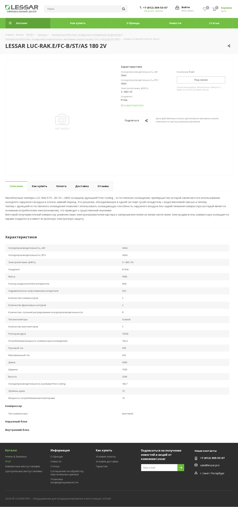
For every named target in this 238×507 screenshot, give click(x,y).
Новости (56, 461)
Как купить (104, 450)
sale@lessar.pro (210, 465)
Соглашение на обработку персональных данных (67, 472)
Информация (60, 450)
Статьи (55, 466)
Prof (7, 461)
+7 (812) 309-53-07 (155, 7)
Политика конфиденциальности (64, 480)
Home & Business (16, 456)
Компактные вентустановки (22, 466)
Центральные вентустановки (23, 471)
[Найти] (123, 8)
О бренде (57, 456)
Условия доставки (107, 461)
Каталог (11, 450)
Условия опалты (106, 456)
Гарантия (102, 466)
